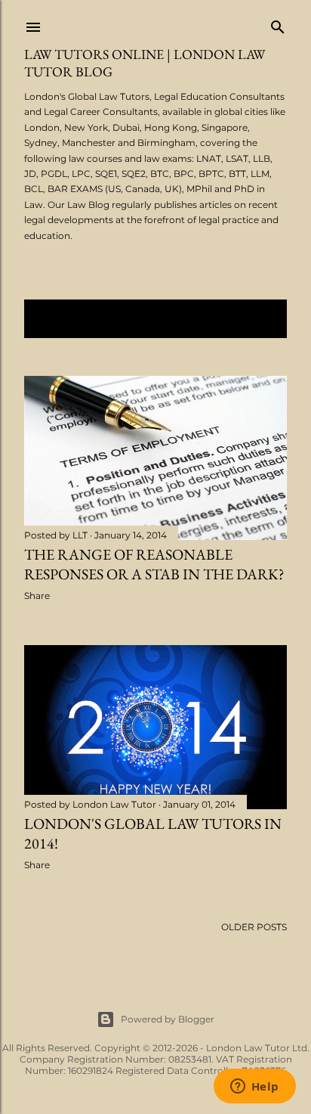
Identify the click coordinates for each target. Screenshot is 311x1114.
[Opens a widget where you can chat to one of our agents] (254, 1087)
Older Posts (254, 926)
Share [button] (37, 595)
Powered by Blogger (167, 1019)
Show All (247, 318)
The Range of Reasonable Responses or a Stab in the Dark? (154, 564)
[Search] (278, 24)
